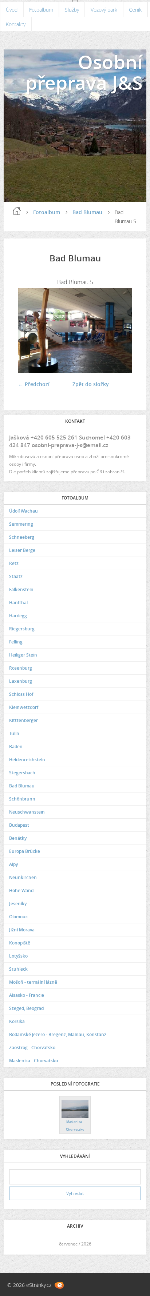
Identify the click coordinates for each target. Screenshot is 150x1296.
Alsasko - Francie (26, 995)
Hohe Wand (21, 890)
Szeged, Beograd (26, 1008)
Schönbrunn (22, 799)
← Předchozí (34, 384)
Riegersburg (22, 629)
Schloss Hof (21, 694)
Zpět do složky (90, 384)
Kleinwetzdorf (23, 707)
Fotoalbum (41, 9)
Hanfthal (18, 602)
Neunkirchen (23, 877)
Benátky (18, 838)
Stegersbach (22, 773)
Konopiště (19, 943)
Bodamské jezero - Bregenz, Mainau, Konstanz (57, 1034)
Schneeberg (21, 537)
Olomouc (18, 917)
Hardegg (18, 616)
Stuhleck (18, 969)
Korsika (17, 1021)
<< (17, 1244)
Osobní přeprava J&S (84, 72)
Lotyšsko (18, 956)
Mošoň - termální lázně (33, 982)
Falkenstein (21, 589)
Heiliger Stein (23, 655)
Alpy (13, 864)
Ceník (135, 9)
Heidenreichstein (27, 760)
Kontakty (15, 24)
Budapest (19, 825)
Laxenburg (20, 681)
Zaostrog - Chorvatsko (32, 1047)
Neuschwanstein (27, 812)
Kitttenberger (23, 720)
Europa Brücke (24, 851)
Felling (16, 642)
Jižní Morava (22, 930)
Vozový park (104, 9)
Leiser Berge (22, 550)
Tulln (14, 733)
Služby (72, 9)
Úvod (11, 9)
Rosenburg (20, 668)
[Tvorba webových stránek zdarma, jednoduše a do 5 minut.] (59, 1285)
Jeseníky (18, 903)
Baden (16, 746)
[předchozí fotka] (30, 330)
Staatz (16, 576)
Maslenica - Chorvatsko (33, 1061)
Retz (14, 563)
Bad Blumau (87, 212)
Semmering (21, 524)
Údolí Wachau (23, 511)
